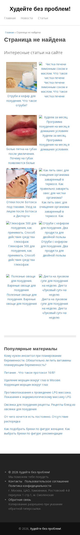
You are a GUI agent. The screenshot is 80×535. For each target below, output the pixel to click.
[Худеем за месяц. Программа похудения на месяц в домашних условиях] (54, 131)
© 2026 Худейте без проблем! (29, 472)
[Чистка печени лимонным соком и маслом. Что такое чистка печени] (54, 78)
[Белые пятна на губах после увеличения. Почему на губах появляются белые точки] (21, 144)
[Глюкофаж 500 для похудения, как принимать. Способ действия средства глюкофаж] (21, 242)
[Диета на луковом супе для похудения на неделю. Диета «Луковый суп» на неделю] (54, 295)
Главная (10, 18)
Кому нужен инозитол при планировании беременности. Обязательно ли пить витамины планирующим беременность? (37, 360)
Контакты (15, 481)
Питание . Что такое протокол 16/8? (29, 372)
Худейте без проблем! (40, 8)
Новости (27, 18)
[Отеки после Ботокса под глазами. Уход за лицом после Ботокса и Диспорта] (21, 197)
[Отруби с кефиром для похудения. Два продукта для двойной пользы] (54, 237)
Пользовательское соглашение (47, 481)
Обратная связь (19, 500)
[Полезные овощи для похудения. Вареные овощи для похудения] (21, 290)
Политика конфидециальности (29, 486)
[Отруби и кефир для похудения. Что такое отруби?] (21, 91)
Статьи (43, 18)
